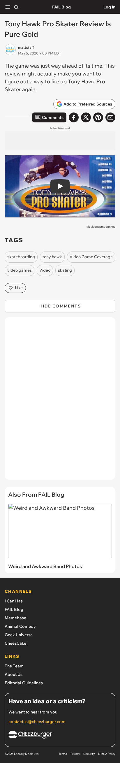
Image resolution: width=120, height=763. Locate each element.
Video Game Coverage (91, 256)
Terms (63, 754)
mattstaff (26, 47)
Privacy (75, 754)
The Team (14, 666)
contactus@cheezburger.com (37, 721)
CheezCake (15, 643)
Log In (109, 7)
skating (65, 270)
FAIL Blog (61, 7)
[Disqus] (60, 401)
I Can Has (14, 601)
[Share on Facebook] (74, 117)
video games (19, 270)
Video (44, 270)
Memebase (15, 617)
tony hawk (52, 256)
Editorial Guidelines (24, 682)
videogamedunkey (103, 226)
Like (19, 287)
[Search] (16, 7)
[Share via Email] (110, 117)
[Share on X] (86, 117)
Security (89, 754)
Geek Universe (19, 634)
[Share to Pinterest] (98, 117)
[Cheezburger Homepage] (60, 735)
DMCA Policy (106, 754)
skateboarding (21, 256)
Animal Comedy (20, 626)
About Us (13, 674)
